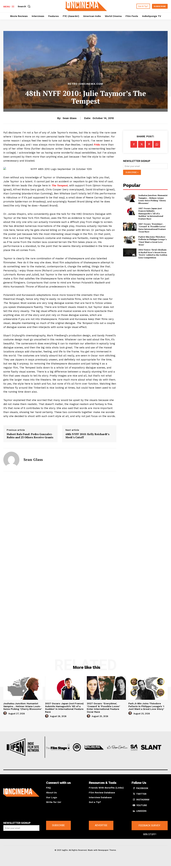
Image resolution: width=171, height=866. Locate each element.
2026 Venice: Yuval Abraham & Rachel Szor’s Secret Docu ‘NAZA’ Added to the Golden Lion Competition (152, 253)
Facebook (142, 788)
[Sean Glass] (11, 460)
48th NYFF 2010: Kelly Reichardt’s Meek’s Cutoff (87, 436)
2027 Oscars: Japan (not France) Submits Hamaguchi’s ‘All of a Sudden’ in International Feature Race (150, 213)
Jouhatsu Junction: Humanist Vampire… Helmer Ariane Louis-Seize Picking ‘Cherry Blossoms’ (152, 199)
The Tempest (59, 185)
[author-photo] (5, 713)
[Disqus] (59, 519)
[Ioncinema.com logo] (21, 792)
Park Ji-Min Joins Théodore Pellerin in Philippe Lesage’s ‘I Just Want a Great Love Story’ (152, 241)
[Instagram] (134, 799)
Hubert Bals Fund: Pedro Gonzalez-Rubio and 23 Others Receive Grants (30, 436)
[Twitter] (141, 144)
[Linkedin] (134, 811)
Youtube (141, 805)
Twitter (141, 794)
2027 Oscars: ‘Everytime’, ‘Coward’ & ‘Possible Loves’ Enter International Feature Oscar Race (152, 228)
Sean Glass (69, 118)
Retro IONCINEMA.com (85, 84)
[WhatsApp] (156, 144)
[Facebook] (133, 144)
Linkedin (141, 811)
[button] (25, 6)
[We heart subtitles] (86, 6)
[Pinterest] (149, 144)
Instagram (142, 799)
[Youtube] (134, 805)
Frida (97, 144)
